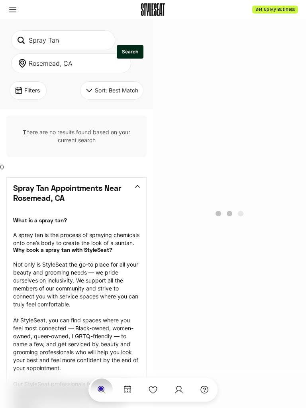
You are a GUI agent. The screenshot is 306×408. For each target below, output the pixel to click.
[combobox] (63, 40)
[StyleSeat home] (153, 9)
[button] (13, 9)
